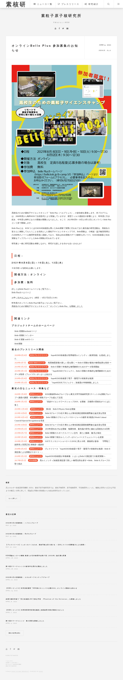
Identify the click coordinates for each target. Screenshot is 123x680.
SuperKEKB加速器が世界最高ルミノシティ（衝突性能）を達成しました (63, 357)
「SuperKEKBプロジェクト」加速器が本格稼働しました (57, 383)
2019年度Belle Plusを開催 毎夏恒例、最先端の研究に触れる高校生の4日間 (62, 429)
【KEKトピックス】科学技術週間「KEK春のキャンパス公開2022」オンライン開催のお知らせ (41, 588)
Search (108, 4)
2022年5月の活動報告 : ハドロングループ (22, 523)
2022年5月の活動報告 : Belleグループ (21, 534)
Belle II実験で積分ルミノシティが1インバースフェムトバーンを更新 (59, 437)
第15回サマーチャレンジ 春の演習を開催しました (25, 621)
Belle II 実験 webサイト (24, 339)
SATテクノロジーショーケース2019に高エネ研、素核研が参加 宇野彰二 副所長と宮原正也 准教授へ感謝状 (62, 443)
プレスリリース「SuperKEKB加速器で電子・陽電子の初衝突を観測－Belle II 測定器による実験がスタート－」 (62, 450)
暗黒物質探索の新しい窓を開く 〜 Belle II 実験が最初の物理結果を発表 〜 (63, 363)
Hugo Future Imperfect (20, 671)
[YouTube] (55, 28)
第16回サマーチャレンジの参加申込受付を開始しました (27, 566)
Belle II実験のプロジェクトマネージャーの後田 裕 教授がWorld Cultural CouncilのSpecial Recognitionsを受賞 (60, 419)
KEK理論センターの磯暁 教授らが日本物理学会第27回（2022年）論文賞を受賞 (36, 555)
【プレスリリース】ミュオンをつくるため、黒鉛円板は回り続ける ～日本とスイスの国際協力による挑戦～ (46, 545)
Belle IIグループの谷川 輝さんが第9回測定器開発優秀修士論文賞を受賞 (60, 413)
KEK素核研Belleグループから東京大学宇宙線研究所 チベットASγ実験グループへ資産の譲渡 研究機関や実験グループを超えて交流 (63, 396)
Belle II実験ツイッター (24, 335)
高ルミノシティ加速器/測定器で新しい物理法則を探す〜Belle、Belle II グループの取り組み (62, 462)
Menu (118, 4)
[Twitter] (63, 28)
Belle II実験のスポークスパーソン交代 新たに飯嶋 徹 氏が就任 (58, 433)
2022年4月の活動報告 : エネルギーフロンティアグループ (28, 577)
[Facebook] (59, 28)
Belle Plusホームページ (21, 292)
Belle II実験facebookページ (26, 331)
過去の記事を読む (15, 633)
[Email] (67, 28)
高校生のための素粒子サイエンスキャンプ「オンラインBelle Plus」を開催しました (47, 306)
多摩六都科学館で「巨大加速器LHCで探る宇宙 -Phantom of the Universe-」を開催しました (43, 599)
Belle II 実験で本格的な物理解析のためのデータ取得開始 (57, 367)
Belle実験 (18, 344)
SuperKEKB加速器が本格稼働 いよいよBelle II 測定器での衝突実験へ (60, 456)
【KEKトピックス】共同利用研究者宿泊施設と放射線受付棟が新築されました (35, 610)
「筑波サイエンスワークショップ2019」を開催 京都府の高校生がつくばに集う (63, 403)
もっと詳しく (13, 498)
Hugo (41, 671)
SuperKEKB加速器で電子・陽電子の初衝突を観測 (54, 378)
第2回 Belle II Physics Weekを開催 (45, 409)
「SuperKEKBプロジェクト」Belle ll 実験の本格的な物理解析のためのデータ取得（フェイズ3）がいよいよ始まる (63, 372)
